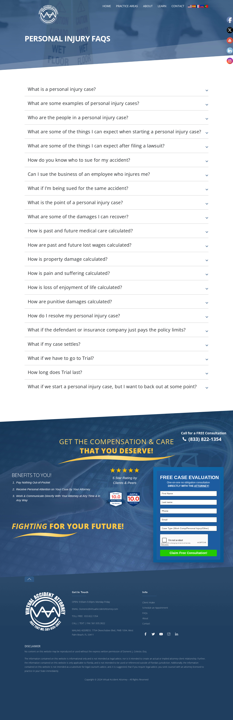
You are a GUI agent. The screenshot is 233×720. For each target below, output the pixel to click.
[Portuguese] (206, 6)
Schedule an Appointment (155, 607)
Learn (162, 6)
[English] (190, 6)
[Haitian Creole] (202, 6)
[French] (198, 6)
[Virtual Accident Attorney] (48, 23)
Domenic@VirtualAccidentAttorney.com (98, 608)
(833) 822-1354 (204, 439)
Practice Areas (127, 6)
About (148, 6)
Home (107, 6)
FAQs (145, 613)
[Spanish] (194, 6)
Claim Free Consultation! (188, 553)
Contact (178, 6)
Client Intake (148, 602)
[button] (116, 89)
